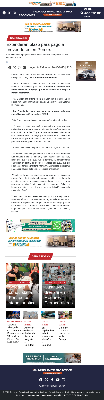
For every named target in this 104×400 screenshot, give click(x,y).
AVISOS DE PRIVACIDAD (76, 395)
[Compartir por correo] (24, 67)
